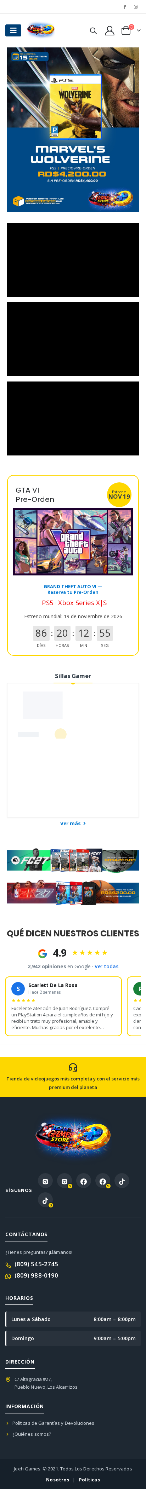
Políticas (89, 1479)
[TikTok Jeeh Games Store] (121, 1180)
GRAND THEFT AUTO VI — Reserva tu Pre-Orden (73, 589)
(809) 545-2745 (36, 1264)
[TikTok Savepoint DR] (45, 1199)
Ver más (71, 823)
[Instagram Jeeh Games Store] (45, 1180)
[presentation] (21, 130)
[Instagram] (135, 6)
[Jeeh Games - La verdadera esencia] (41, 30)
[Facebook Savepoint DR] (102, 1180)
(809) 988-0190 (36, 1275)
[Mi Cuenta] (109, 30)
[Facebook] (124, 6)
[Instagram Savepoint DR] (64, 1180)
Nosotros (57, 1479)
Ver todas (106, 966)
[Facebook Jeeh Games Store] (83, 1180)
